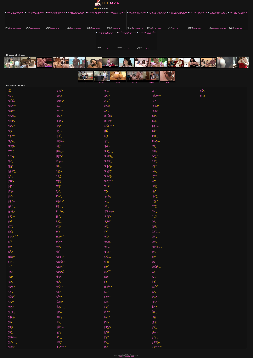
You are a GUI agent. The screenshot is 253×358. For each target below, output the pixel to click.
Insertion (105, 94)
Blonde (9, 231)
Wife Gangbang (154, 340)
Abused (9, 92)
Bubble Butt (10, 251)
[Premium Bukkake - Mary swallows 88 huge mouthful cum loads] (157, 19)
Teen (153, 261)
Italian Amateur (106, 102)
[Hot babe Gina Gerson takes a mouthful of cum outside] (76, 19)
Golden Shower (59, 286)
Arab (9, 134)
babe (20, 28)
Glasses (57, 281)
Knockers (105, 135)
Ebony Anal (58, 152)
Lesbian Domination (107, 157)
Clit (8, 305)
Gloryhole (57, 282)
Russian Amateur (155, 141)
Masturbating (106, 210)
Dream (57, 142)
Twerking (153, 303)
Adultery (9, 96)
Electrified (57, 159)
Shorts (153, 170)
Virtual (153, 318)
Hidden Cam (58, 316)
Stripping (153, 237)
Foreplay (57, 227)
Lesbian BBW (106, 154)
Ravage (153, 117)
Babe (9, 175)
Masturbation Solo (107, 212)
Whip (153, 333)
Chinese (9, 291)
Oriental (105, 288)
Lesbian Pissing (107, 172)
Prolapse (153, 92)
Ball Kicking (10, 182)
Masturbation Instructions (108, 211)
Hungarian (58, 343)
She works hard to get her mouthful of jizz (96, 10)
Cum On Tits (58, 99)
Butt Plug (9, 263)
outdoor (114, 28)
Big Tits (9, 215)
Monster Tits (106, 248)
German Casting (59, 260)
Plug (104, 337)
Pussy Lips (154, 109)
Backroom (10, 177)
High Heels (58, 317)
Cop (9, 323)
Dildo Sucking (58, 121)
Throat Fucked (154, 275)
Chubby (9, 293)
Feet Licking (58, 197)
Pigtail (105, 330)
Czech (57, 109)
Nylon (105, 271)
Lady (105, 141)
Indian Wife (106, 91)
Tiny (152, 281)
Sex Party (153, 159)
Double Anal (58, 137)
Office (105, 273)
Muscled (105, 253)
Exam (57, 170)
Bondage (9, 237)
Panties (105, 305)
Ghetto (57, 273)
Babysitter (10, 176)
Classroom (10, 301)
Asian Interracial (11, 145)
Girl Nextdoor (58, 276)
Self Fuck (153, 156)
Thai (152, 270)
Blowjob (9, 233)
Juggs (105, 129)
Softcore (153, 205)
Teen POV (153, 268)
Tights (153, 280)
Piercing (105, 328)
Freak (57, 231)
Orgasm (105, 285)
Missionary (106, 233)
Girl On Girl (58, 277)
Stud (152, 240)
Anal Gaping (10, 124)
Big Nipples (10, 212)
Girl (56, 275)
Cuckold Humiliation (11, 343)
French (57, 233)
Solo (152, 206)
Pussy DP (153, 104)
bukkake (152, 28)
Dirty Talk (57, 124)
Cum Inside (58, 92)
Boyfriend (9, 243)
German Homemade (59, 263)
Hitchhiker (58, 320)
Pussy (153, 102)
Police (105, 340)
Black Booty (10, 225)
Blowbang (10, 232)
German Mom (58, 268)
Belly (9, 202)
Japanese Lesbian (107, 117)
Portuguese (106, 345)
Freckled (57, 232)
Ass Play (9, 155)
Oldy (104, 281)
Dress (57, 144)
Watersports (154, 326)
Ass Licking (10, 154)
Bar (8, 187)
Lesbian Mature (106, 167)
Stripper (153, 236)
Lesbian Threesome (107, 180)
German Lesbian (59, 265)
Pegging (105, 313)
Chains (9, 285)
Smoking (153, 195)
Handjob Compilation (60, 310)
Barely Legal (10, 191)
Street (153, 235)
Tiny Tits (153, 283)
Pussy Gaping (154, 106)
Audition (9, 162)
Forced (57, 226)
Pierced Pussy (106, 327)
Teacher (153, 258)
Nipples (105, 265)
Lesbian (105, 150)
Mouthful (105, 252)
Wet (152, 331)
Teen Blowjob (154, 263)
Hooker (57, 328)
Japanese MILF (106, 119)
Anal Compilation (11, 116)
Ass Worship (10, 159)
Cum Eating (58, 87)
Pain (104, 300)
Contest (9, 322)
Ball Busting (10, 181)
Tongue (153, 292)
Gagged (57, 246)
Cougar (9, 330)
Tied (152, 276)
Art (8, 136)
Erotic (57, 164)
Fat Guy (57, 192)
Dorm (57, 136)
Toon (153, 293)
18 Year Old (10, 87)
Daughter (57, 114)
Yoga (201, 94)
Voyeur (153, 322)
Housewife (58, 338)
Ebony (57, 150)
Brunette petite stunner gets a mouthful (15, 10)
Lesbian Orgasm (107, 170)
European (57, 167)
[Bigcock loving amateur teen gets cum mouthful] (55, 19)
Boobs (9, 238)
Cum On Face (58, 96)
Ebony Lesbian (58, 155)
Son (152, 210)
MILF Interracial (106, 197)
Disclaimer (120, 356)
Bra (8, 245)
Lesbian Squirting (107, 176)
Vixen (153, 320)
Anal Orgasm (10, 125)
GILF (57, 245)
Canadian (10, 272)
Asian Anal (10, 140)
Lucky (105, 191)
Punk (153, 101)
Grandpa (57, 292)
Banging (9, 186)
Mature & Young (107, 215)
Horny (57, 331)
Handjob (57, 307)
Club (9, 310)
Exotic (57, 172)
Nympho (105, 272)
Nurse (105, 268)
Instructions (106, 95)
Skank (153, 181)
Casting (9, 278)
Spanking (153, 215)
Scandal (153, 147)
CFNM (9, 268)
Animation (10, 130)
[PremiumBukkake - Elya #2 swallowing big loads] (218, 19)
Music (105, 255)
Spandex (153, 212)
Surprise (153, 245)
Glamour (57, 280)
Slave (153, 186)
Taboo (153, 252)
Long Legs (106, 187)
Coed (9, 315)
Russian (153, 140)
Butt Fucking (10, 262)
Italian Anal (106, 104)
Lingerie (105, 181)
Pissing (105, 332)
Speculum (153, 216)
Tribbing (153, 298)
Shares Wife (154, 162)
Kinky (105, 131)
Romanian (154, 134)
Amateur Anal (10, 100)
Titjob (153, 287)
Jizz (104, 127)
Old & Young (106, 276)
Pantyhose (106, 306)
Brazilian (9, 246)
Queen (153, 115)
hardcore (11, 28)
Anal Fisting (10, 122)
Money (105, 246)
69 (8, 91)
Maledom (105, 202)
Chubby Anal (10, 296)
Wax (152, 327)
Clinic (9, 303)
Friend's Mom (58, 238)
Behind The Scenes (11, 201)
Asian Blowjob (10, 142)
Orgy (105, 287)
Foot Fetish (58, 222)
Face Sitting (58, 181)
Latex (105, 144)
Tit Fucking (154, 285)
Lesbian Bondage (107, 156)
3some (9, 90)
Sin (152, 177)
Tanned (153, 255)
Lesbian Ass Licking (107, 152)
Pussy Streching (155, 112)
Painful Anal (106, 301)
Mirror (105, 231)
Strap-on (153, 231)
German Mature (59, 267)
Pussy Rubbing (154, 111)
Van (152, 312)
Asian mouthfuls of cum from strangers (147, 31)
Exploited (57, 175)
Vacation (153, 311)
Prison (153, 90)
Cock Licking (10, 311)
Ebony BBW (58, 154)
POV (104, 293)
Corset (9, 325)
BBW (9, 167)
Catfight (9, 280)
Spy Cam (153, 221)
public (112, 28)
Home (57, 325)
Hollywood (58, 323)
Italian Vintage (106, 107)
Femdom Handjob (59, 200)
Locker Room (106, 185)
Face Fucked (58, 180)
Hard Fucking (58, 311)
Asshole (9, 161)
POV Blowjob (106, 296)
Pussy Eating (154, 105)
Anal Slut (9, 126)
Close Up (9, 307)
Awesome (10, 166)
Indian (105, 90)
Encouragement (59, 161)
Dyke (57, 149)
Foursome (58, 230)
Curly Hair (58, 106)
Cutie (57, 107)
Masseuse (106, 207)
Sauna (153, 146)
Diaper (57, 117)
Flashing (57, 217)
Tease (153, 260)
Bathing (9, 192)
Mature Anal (106, 217)
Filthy (57, 206)
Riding (153, 129)
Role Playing (154, 132)
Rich (152, 127)
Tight (153, 277)
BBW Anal (10, 169)
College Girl (10, 316)
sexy (142, 28)
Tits (152, 288)
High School (58, 318)
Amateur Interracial (11, 104)
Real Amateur (154, 119)
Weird (153, 330)
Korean (105, 136)
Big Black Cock (10, 207)
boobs (93, 28)
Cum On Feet (58, 97)
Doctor (57, 129)
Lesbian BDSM (106, 155)
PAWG (105, 292)
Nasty (105, 256)
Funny (57, 243)
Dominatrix (58, 135)
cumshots (214, 28)
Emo (57, 160)
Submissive (154, 243)
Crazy (9, 335)
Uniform (153, 308)
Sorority (153, 211)
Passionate (106, 311)
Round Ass (154, 139)
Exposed (57, 176)
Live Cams (106, 182)
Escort (57, 165)
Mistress (105, 235)
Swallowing (154, 246)
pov (91, 28)
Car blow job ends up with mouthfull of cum (116, 10)
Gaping (57, 251)
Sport (153, 220)
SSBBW (153, 145)
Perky (105, 317)
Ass (8, 151)
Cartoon (9, 276)
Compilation (10, 320)
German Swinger (59, 270)
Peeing (105, 312)
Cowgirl (9, 333)
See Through (154, 155)
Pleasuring (106, 336)
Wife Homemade (155, 342)
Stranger (153, 230)
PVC (104, 297)
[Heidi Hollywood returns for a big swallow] (35, 19)
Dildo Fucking (58, 120)
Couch (9, 328)
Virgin (153, 317)
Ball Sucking (10, 185)
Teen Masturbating (155, 267)
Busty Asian (10, 257)
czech (80, 28)
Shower (153, 172)
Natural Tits (106, 258)
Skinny (153, 182)
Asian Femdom (10, 144)
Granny (57, 293)
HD (56, 298)
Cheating (9, 287)
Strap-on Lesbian (155, 233)
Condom (9, 321)
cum (39, 28)
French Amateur (59, 235)
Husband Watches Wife (60, 346)
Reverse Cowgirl (155, 126)
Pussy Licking (154, 107)
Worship (201, 91)
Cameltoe (10, 270)
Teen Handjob (154, 266)
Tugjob (153, 302)
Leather (105, 147)
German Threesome (59, 272)
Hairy (57, 300)
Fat (56, 191)
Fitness (57, 216)
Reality (153, 120)
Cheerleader (10, 290)
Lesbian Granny (107, 161)
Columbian (10, 318)
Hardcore (57, 312)
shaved (98, 28)
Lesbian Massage (107, 166)
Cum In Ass (58, 89)
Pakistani (105, 302)
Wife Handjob (154, 341)
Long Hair (105, 186)
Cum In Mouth (58, 90)
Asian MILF (10, 147)
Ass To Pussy (10, 157)
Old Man (105, 277)
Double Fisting (58, 140)
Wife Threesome (155, 345)
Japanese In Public (107, 116)
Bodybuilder (10, 236)
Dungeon (57, 146)
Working (201, 89)
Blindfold (9, 230)
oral (194, 28)
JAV (104, 109)
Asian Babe (10, 141)
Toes (153, 290)
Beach (9, 195)
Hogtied (57, 322)
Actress (9, 94)
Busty (9, 255)
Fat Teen (57, 195)
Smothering (154, 197)
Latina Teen (106, 146)
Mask (105, 205)
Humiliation (58, 342)
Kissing (105, 132)
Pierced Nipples (107, 326)
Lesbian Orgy (106, 171)
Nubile (105, 266)
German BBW (58, 258)
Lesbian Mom (106, 169)
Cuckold (9, 342)
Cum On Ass (58, 95)
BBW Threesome (11, 172)
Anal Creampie (10, 117)
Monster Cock (106, 247)
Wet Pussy (154, 332)
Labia (105, 137)
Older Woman (106, 280)
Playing (105, 335)
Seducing (153, 154)
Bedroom (9, 200)
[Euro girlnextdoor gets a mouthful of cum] (197, 19)
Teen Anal (153, 262)
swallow (36, 28)
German (57, 255)
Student (153, 241)
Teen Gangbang (155, 265)
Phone (105, 323)
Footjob (57, 225)
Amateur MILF (10, 106)
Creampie (10, 336)
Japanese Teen (106, 122)
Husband (57, 345)
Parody (105, 308)
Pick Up (105, 325)
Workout (201, 90)
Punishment (154, 100)
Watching (153, 325)
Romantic (153, 135)
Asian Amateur (10, 139)
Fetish (57, 202)
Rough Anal (154, 137)
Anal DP (9, 119)
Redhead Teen (154, 122)
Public (153, 94)
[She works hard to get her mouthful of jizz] (96, 19)
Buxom (9, 265)
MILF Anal (105, 195)
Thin (152, 271)
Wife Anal (153, 337)
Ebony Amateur (58, 151)
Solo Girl (153, 207)
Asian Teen (10, 150)
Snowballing (154, 200)
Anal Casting (10, 115)
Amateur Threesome (11, 109)
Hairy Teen (58, 305)
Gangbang (58, 250)
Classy (9, 302)
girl (177, 28)
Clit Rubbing (10, 306)
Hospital (57, 332)
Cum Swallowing (59, 100)
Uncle (153, 307)
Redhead (153, 121)
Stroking (153, 238)
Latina (105, 145)
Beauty (9, 196)
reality (119, 28)
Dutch (57, 147)
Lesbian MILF (106, 165)
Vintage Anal (154, 316)
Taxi (152, 257)
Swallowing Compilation (156, 247)
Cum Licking (58, 94)
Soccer (153, 201)
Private (153, 91)
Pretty (153, 87)
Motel (105, 250)
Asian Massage (11, 149)
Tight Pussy (154, 278)
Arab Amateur (10, 135)
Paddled (105, 298)
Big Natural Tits (11, 211)
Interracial (105, 97)
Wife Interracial (154, 343)
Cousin (9, 332)
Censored (10, 283)
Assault (9, 160)
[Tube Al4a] (107, 3)
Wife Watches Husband (156, 346)
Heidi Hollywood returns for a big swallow (35, 10)
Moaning (105, 236)
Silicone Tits (154, 175)
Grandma (57, 291)
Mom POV (105, 245)
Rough (153, 136)
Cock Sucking (10, 313)
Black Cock (10, 226)
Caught (9, 281)
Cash (9, 277)
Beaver (9, 197)
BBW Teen (10, 171)
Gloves (57, 283)
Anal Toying (10, 127)
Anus (9, 132)
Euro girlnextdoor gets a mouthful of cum (197, 10)
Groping (57, 295)
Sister (153, 180)
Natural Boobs (106, 257)
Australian (10, 165)
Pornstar (105, 343)
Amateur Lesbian (11, 105)
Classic (9, 300)
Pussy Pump (154, 110)
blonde (31, 28)
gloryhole (149, 48)
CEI (8, 267)
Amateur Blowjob (11, 101)
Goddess (57, 285)
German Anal (58, 257)
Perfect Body (106, 316)
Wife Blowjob (154, 338)
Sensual (153, 157)
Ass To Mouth (10, 156)
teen (54, 28)
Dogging (57, 130)
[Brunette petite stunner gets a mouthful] (15, 19)
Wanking (153, 323)
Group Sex (58, 296)
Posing (105, 346)
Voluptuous (154, 321)
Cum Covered (10, 346)
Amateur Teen (10, 107)
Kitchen (105, 134)
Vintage (153, 315)
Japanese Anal (106, 112)
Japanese (105, 111)
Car (8, 275)
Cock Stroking (10, 312)
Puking (153, 99)
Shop (153, 167)
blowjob (14, 28)
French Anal (58, 236)
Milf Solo (105, 227)
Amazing (9, 111)
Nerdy (105, 263)
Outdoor (105, 290)
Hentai (57, 315)
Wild (152, 347)
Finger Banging (58, 207)
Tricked (153, 300)
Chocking (9, 292)
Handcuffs (58, 306)
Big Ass (9, 206)
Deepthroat (58, 115)
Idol (104, 87)
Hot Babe (57, 333)
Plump (105, 338)
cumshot (159, 28)
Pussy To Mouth (154, 114)
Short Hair (153, 169)
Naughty (105, 261)
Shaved (153, 165)
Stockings (153, 227)
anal (172, 28)
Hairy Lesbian (58, 301)
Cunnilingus (58, 104)
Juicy (105, 130)
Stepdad (153, 225)
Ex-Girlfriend (58, 169)
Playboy (105, 333)
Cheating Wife (10, 288)
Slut (152, 192)
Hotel (57, 336)
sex (174, 28)
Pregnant (105, 347)
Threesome (154, 273)
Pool (104, 342)
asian (142, 48)
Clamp (9, 298)
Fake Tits (57, 185)
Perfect (105, 315)
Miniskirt (105, 230)
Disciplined (58, 125)
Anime (9, 131)
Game (57, 248)
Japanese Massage (107, 120)
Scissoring (154, 150)
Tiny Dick (153, 282)
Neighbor (105, 262)
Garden (57, 252)
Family (57, 186)
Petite (105, 321)
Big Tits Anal (10, 216)
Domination (58, 134)
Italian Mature (106, 106)
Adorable (9, 95)
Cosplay (9, 326)
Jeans (105, 124)
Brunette (9, 248)
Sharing (153, 164)
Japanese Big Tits (107, 114)
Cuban (9, 341)
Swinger (153, 250)
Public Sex (154, 96)
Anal (9, 114)
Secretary (153, 152)
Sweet (153, 248)
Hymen (57, 347)
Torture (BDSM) (154, 296)
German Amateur (59, 256)
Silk (152, 176)
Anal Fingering (10, 121)
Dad (56, 111)
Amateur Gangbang (11, 102)
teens (71, 28)
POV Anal (105, 295)
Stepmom (153, 226)
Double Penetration (59, 141)
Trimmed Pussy (154, 301)
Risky (153, 131)
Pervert (105, 320)
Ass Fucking (10, 152)
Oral (104, 282)
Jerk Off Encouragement (108, 125)
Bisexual (9, 220)
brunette (17, 28)
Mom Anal (105, 240)
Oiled (105, 275)
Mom (105, 238)
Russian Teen (154, 144)
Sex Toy (153, 161)
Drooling (57, 145)
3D (8, 89)
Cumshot (57, 102)
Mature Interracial (107, 221)
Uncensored (154, 306)
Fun (56, 242)
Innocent (105, 92)
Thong (153, 272)
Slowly (153, 191)
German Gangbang (59, 261)
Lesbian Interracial (107, 164)
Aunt (9, 164)
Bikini (9, 217)
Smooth (153, 196)
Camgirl (9, 271)
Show (153, 171)
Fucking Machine (59, 241)
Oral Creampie (106, 283)
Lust (104, 192)
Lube (105, 190)
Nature (105, 260)
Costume (9, 327)
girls (117, 28)
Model (105, 237)
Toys (152, 297)
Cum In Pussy (58, 91)
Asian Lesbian (10, 146)
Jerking (105, 126)
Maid (105, 201)
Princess (153, 89)
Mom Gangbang (107, 241)
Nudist (105, 267)
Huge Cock (58, 341)
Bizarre (9, 222)
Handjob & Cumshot (59, 308)
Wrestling (201, 92)
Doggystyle (58, 131)
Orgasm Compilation (107, 286)
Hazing (57, 313)
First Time (57, 210)
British (9, 247)
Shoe (153, 166)
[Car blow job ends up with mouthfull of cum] (116, 19)
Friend (57, 237)
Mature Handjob (107, 220)
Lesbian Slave (106, 175)
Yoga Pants (202, 95)
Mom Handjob (106, 242)
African (9, 97)
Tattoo (153, 256)
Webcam (153, 328)
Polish (105, 341)
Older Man (106, 278)
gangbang (218, 28)
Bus (8, 253)
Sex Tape (153, 160)
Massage (105, 206)
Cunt (57, 105)
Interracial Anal (106, 99)
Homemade (58, 326)
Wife (152, 336)
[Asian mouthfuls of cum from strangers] (147, 39)
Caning (9, 273)
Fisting (57, 215)
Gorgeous (57, 288)
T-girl (153, 251)
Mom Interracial (106, 243)
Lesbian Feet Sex (107, 160)
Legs (105, 149)
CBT (9, 266)
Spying (153, 222)
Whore (153, 335)
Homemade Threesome (60, 327)
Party (105, 310)
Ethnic (57, 166)
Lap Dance (106, 142)
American (9, 112)
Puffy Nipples (154, 97)
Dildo (57, 119)
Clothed (9, 308)
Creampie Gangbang (12, 338)
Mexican (105, 225)
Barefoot (9, 190)
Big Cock (9, 210)
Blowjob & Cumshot (11, 235)
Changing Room (11, 286)
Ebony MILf (58, 156)
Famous (57, 187)
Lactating (105, 140)
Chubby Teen (10, 297)
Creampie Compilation (12, 337)
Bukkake (9, 252)
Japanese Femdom (107, 115)
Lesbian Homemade (107, 162)
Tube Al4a (96, 8)
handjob (135, 28)
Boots (9, 240)
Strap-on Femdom (155, 232)
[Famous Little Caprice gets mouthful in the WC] (238, 19)
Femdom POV (58, 201)
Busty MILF (10, 258)
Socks (153, 202)
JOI (104, 110)
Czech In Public (59, 110)
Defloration (58, 116)
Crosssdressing (11, 340)
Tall (152, 253)
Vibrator (153, 313)
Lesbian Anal (106, 151)
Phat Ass (105, 322)
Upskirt (153, 310)
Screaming (154, 151)
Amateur (9, 99)
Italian (105, 101)
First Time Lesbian (59, 212)
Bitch (9, 221)
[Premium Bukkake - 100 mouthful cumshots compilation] (106, 39)
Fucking (57, 240)
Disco (57, 126)
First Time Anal (58, 211)
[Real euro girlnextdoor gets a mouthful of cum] (126, 39)
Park (104, 307)
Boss (9, 242)
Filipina (57, 205)
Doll (56, 132)
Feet (57, 196)
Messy (105, 222)
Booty (9, 241)
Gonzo (57, 287)
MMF (105, 200)
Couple (9, 331)
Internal (105, 96)
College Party (10, 317)
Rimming (153, 130)
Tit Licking (153, 286)
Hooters (57, 330)
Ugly (152, 305)
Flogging (57, 220)
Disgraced (58, 127)
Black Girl (9, 227)
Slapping (153, 185)
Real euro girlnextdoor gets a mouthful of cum (126, 31)
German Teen (58, 271)
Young (201, 96)
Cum (9, 345)
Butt (8, 261)
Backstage (10, 180)
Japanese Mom (106, 121)
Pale (104, 303)
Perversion (106, 318)
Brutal (9, 250)
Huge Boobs (58, 340)
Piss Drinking (106, 331)
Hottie (57, 337)
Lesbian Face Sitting (107, 159)
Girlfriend (57, 278)
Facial (57, 182)
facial (155, 28)
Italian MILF (106, 105)
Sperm (153, 217)
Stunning (153, 242)
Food (57, 221)
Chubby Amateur (11, 295)
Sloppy (153, 190)
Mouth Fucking (106, 251)
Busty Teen (10, 260)
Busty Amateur (10, 256)
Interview (105, 100)
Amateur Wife (10, 110)
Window (201, 87)
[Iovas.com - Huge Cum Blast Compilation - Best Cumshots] (137, 19)
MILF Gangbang (107, 196)
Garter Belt (58, 253)
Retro (153, 124)
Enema (57, 162)
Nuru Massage (106, 270)
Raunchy (153, 116)
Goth (57, 290)
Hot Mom (57, 335)
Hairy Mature (58, 302)
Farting (57, 190)
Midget (105, 226)
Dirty (57, 122)
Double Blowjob (59, 139)
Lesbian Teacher (107, 177)
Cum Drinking (10, 347)
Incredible (105, 89)
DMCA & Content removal (126, 356)
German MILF (58, 266)
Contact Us (132, 356)
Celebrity (9, 282)
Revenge (153, 125)
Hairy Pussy (58, 303)
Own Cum (105, 291)
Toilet (153, 291)
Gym (57, 297)
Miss (104, 232)
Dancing (57, 112)
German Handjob (59, 262)
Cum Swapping (58, 101)
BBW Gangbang (11, 170)
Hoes (57, 321)
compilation (139, 28)
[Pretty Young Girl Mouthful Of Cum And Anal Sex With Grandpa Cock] (177, 19)
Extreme (57, 177)
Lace (105, 139)
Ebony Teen (58, 157)
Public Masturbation (155, 95)
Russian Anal (154, 142)
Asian (9, 137)
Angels (9, 129)
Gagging (57, 247)
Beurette (9, 205)
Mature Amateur (107, 216)
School (153, 149)
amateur (51, 28)
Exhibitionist (58, 171)
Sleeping (153, 187)
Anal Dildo (10, 120)
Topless (153, 295)
